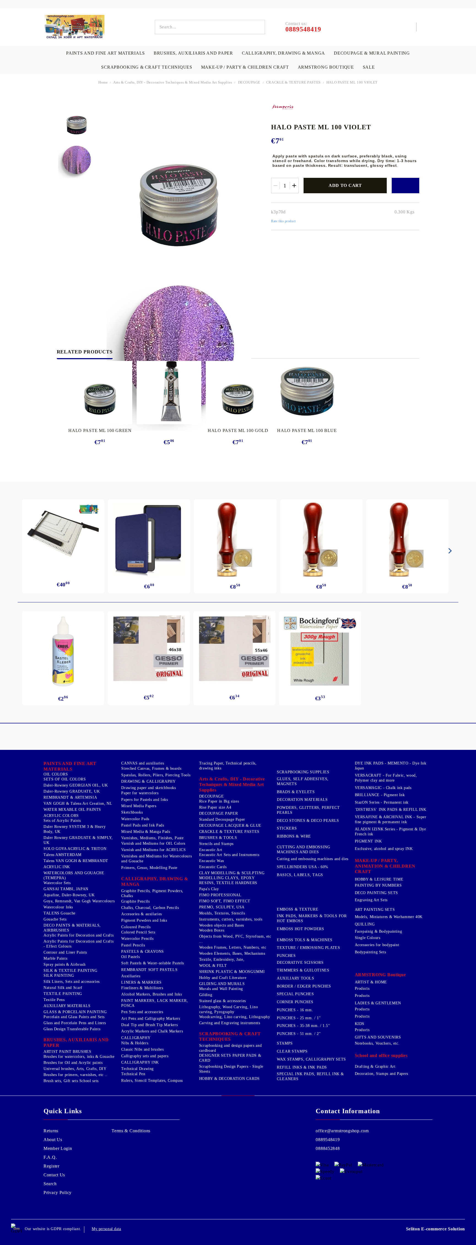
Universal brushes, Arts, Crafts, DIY (75, 1069)
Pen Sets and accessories (142, 1012)
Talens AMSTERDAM (63, 855)
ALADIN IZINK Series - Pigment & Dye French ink (390, 831)
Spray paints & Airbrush (65, 964)
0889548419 (328, 1139)
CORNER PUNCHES (295, 1002)
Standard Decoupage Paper (222, 819)
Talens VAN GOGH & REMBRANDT (76, 861)
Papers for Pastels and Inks (144, 800)
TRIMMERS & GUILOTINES (303, 970)
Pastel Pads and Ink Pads (142, 825)
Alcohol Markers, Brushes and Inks (151, 994)
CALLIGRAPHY (135, 1038)
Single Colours (367, 938)
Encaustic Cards (212, 867)
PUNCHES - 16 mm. (295, 1010)
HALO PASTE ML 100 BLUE (307, 430)
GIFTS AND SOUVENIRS (378, 1037)
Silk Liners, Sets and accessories (72, 982)
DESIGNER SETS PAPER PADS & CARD (230, 1057)
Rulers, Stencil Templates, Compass (152, 1080)
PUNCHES (286, 956)
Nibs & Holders (134, 1043)
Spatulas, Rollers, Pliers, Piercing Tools (155, 775)
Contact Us (54, 1174)
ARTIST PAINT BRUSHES (67, 1052)
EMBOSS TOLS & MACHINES (304, 940)
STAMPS (285, 1043)
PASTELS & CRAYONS (142, 951)
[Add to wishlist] (405, 185)
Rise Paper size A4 (215, 807)
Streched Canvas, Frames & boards (151, 768)
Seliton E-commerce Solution (435, 1229)
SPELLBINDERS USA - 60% (302, 867)
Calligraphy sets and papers (144, 1056)
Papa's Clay (209, 889)
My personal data (106, 1229)
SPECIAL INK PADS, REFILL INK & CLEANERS (310, 1076)
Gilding (205, 995)
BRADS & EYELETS (296, 792)
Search (50, 1183)
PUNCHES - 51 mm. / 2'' (299, 1034)
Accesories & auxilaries (141, 914)
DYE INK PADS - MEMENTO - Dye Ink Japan (390, 765)
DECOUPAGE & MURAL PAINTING (372, 53)
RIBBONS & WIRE (294, 836)
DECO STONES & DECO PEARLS (308, 821)
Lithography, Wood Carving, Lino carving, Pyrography (228, 1009)
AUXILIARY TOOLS (295, 978)
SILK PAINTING (59, 975)
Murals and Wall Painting (221, 989)
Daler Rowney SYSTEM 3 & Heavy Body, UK (75, 829)
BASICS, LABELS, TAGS (300, 875)
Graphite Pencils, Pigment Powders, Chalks (152, 893)
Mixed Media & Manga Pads (145, 832)
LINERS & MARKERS (141, 982)
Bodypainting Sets (370, 952)
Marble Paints (55, 958)
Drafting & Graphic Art (375, 1066)
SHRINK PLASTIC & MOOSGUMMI (232, 972)
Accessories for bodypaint (377, 945)
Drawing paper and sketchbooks (148, 788)
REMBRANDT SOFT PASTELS (149, 970)
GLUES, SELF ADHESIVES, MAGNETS (303, 781)
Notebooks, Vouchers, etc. (377, 1043)
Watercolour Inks (58, 907)
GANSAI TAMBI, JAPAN (66, 889)
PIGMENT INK (368, 841)
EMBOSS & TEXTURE (297, 909)
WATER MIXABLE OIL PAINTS (72, 809)
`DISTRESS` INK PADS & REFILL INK (390, 809)
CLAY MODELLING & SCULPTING (231, 873)
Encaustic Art (210, 850)
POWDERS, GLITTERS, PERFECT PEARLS (308, 810)
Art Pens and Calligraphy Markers (150, 1018)
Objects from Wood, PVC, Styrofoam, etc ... (235, 938)
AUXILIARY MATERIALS (67, 1006)
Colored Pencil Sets (138, 932)
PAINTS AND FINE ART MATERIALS (105, 53)
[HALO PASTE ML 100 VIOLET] (77, 120)
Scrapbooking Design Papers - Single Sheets (231, 1069)
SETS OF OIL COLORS (65, 779)
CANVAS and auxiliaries (142, 763)
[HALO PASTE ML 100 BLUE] (307, 391)
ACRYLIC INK (57, 867)
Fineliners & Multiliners (142, 988)
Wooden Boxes (212, 930)
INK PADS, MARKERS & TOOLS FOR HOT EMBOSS (312, 918)
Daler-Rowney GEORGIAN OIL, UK (76, 785)
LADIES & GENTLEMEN (378, 1003)
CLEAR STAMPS (292, 1051)
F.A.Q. (50, 1157)
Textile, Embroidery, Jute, (221, 959)
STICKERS (287, 828)
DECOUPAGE (249, 82)
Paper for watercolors (139, 793)
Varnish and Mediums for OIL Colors (153, 843)
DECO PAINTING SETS (376, 893)
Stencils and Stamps (216, 844)
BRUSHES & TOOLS (218, 838)
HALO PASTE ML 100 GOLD (238, 430)
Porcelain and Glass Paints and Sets (74, 1017)
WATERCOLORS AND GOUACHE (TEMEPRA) (74, 875)
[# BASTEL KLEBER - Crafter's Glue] (63, 651)
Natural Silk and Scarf (63, 988)
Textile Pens (54, 1000)
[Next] (449, 550)
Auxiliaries (130, 976)
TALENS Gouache (59, 913)
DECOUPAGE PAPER (218, 813)
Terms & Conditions (131, 1130)
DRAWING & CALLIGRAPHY (148, 781)
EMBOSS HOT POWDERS (300, 929)
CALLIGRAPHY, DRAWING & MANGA (283, 53)
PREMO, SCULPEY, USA (222, 907)
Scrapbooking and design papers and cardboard (230, 1048)
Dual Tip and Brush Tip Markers (149, 1025)
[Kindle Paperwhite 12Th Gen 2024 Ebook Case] (149, 539)
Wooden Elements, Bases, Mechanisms (232, 953)
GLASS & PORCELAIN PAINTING (75, 1012)
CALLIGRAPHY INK (140, 1062)
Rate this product (283, 221)
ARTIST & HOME (371, 982)
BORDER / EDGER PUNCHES (304, 986)
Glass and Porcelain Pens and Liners (75, 1023)
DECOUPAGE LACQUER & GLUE (230, 825)
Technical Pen (133, 1074)
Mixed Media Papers (138, 806)
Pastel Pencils (133, 945)
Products (362, 988)
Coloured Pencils (135, 927)
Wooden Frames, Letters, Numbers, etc (232, 947)
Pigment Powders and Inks (144, 920)
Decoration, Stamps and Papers (381, 1074)
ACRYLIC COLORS (61, 816)
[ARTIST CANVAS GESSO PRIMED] (148, 649)
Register (52, 1166)
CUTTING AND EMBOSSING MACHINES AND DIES (303, 849)
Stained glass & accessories (222, 1001)
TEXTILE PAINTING (63, 994)
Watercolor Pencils (137, 939)
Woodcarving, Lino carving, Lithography (234, 1017)
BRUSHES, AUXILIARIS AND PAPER (193, 53)
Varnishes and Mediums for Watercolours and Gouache (156, 858)
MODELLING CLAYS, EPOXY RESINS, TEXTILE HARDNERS (228, 880)
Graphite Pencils (135, 901)
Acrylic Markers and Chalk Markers (152, 1031)
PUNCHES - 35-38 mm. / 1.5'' (303, 1026)
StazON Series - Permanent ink (382, 802)
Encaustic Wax (211, 861)
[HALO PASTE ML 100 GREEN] (100, 391)
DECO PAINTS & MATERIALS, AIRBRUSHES (72, 927)
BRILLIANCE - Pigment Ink (380, 795)
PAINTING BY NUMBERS (378, 885)
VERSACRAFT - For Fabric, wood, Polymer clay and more (386, 777)
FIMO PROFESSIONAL (220, 895)
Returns (51, 1130)
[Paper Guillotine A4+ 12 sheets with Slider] (63, 536)
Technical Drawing (137, 1069)
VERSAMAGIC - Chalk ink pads (383, 788)
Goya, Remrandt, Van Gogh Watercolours (79, 901)
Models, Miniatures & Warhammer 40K (389, 917)
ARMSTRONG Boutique (326, 67)
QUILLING (365, 924)
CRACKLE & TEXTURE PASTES (293, 82)
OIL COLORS (56, 774)
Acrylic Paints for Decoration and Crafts (78, 935)
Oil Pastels (130, 957)
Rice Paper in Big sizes (219, 801)
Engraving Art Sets (371, 900)
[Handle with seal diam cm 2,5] (235, 539)
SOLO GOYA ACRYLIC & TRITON (75, 849)
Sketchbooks (132, 812)
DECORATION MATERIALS (302, 800)
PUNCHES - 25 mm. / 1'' (299, 1018)
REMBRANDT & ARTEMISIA (70, 797)
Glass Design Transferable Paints (72, 1029)
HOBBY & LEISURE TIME (379, 879)
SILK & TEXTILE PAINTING (71, 970)
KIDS (360, 1024)
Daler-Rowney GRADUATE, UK (72, 791)
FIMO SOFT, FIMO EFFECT (224, 901)
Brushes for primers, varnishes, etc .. (75, 1075)
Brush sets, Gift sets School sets (71, 1081)
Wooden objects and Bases (221, 925)
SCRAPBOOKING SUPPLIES (303, 772)
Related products (85, 352)
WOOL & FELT (213, 966)
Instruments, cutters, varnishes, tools (231, 919)
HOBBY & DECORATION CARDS (229, 1079)
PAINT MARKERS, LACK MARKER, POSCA (154, 1003)
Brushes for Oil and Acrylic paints (73, 1063)
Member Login (58, 1148)
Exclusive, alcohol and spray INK (384, 849)
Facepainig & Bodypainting (378, 931)
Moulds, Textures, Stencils (222, 913)
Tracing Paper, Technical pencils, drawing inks (228, 765)
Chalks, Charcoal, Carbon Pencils (150, 908)
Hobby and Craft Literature (222, 978)
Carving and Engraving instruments (229, 1023)
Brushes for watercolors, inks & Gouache (79, 1057)
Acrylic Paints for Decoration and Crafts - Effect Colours (78, 943)
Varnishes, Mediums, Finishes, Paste (152, 838)
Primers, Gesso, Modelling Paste (149, 868)
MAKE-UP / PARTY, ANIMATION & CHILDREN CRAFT (385, 866)
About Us (53, 1139)
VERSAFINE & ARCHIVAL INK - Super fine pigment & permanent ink (390, 819)
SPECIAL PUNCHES (295, 994)
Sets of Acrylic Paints (62, 821)
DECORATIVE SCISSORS (300, 962)
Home (103, 82)
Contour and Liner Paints (65, 952)
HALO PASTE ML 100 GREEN (100, 430)
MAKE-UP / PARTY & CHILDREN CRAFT (245, 67)
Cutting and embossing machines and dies (312, 859)
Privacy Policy (58, 1192)
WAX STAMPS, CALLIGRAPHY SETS (311, 1059)
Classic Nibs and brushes (142, 1049)
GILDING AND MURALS (222, 984)
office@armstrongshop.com (342, 1130)
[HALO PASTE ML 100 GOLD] (238, 391)
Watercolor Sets (57, 883)
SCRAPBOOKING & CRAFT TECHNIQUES (146, 67)
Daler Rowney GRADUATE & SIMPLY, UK (78, 840)
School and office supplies (381, 1055)
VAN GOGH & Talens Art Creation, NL (78, 803)
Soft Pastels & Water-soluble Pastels (152, 963)
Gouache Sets (55, 919)
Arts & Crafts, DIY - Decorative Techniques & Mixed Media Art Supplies (172, 82)
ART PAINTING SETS (375, 910)
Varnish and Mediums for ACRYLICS (153, 850)
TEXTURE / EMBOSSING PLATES (308, 948)
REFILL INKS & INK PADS (302, 1067)
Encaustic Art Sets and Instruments (229, 855)
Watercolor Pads (135, 819)
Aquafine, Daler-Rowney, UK (69, 895)
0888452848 (328, 1148)
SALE (369, 67)
